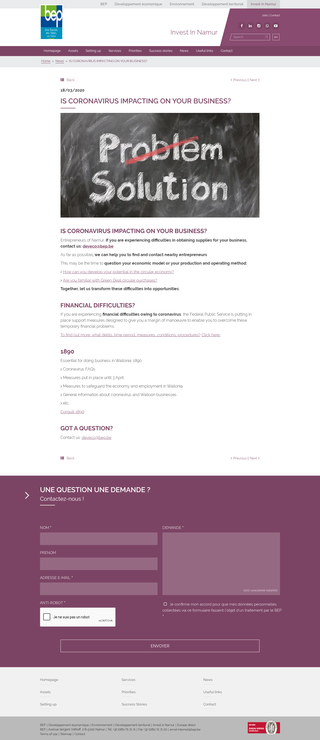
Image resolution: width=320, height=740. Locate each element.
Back (71, 80)
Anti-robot (52, 603)
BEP (103, 4)
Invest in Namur (163, 725)
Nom (45, 527)
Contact (275, 15)
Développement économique (138, 4)
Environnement (182, 4)
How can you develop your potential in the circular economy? (118, 271)
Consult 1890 (72, 411)
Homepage (52, 51)
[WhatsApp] (267, 26)
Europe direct (186, 725)
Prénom (48, 552)
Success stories (160, 51)
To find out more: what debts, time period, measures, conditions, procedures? (130, 334)
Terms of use (49, 734)
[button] (135, 51)
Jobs (265, 15)
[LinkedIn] (250, 26)
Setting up (93, 51)
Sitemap (66, 734)
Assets (73, 51)
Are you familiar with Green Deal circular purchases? (110, 280)
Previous (240, 80)
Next (253, 80)
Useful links (204, 51)
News (184, 51)
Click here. (211, 334)
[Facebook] (242, 26)
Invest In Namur (263, 4)
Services (114, 51)
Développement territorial (222, 4)
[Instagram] (258, 26)
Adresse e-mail (56, 578)
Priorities (135, 51)
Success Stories (134, 704)
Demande (173, 527)
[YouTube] (276, 26)
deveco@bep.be (97, 437)
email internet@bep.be (185, 729)
